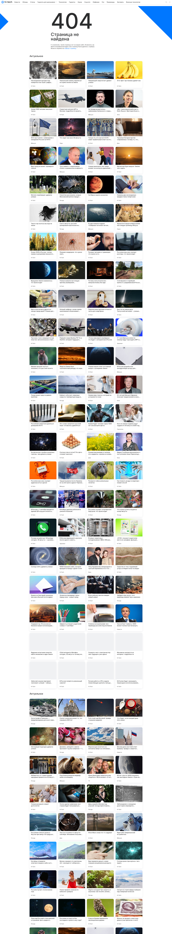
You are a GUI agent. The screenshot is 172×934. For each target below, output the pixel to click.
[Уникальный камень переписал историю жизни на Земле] (71, 74)
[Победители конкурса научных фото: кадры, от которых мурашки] (43, 703)
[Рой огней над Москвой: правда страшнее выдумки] (100, 769)
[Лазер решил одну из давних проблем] (43, 389)
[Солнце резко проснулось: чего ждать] (129, 912)
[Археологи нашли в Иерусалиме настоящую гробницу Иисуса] (129, 217)
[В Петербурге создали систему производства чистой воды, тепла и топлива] (100, 732)
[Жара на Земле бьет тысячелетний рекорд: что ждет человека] (71, 360)
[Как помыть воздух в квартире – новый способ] (129, 474)
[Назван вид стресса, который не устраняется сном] (100, 389)
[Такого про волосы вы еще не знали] (43, 217)
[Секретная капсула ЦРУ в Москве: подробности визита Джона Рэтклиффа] (71, 103)
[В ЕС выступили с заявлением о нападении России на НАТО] (43, 131)
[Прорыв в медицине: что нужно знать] (71, 246)
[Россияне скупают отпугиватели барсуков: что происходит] (100, 503)
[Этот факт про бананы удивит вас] (129, 74)
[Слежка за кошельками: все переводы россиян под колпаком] (100, 617)
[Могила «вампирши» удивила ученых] (43, 188)
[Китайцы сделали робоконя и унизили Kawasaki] (71, 503)
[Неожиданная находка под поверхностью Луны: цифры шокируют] (43, 74)
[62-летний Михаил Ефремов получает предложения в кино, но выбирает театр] (129, 389)
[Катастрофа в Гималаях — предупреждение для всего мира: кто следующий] (43, 769)
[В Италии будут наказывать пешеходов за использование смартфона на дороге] (129, 675)
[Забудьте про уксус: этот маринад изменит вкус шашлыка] (129, 589)
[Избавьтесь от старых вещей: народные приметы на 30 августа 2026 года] (43, 826)
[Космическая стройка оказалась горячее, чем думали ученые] (43, 446)
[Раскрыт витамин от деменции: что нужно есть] (100, 246)
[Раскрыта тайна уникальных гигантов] (100, 474)
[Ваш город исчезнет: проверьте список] (43, 160)
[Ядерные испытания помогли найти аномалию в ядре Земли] (43, 646)
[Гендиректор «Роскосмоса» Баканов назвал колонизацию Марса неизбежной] (43, 617)
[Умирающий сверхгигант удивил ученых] (100, 74)
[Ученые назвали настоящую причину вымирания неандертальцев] (71, 274)
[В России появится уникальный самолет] (71, 675)
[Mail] (2, 2)
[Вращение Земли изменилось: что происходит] (43, 274)
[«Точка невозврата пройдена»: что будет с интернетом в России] (100, 331)
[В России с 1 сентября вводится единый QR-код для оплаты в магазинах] (43, 503)
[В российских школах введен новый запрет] (100, 589)
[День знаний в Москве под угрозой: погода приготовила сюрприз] (100, 855)
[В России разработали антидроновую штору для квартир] (129, 360)
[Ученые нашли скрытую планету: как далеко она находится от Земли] (71, 703)
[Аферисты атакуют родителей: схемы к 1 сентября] (71, 617)
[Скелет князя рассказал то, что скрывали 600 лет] (71, 769)
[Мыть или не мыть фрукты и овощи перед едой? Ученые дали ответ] (43, 303)
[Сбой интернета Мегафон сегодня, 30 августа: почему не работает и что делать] (71, 646)
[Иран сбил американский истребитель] (129, 883)
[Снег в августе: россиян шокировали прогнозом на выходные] (71, 217)
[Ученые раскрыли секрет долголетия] (43, 855)
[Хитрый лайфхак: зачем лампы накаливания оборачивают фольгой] (71, 303)
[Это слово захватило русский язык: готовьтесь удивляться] (71, 417)
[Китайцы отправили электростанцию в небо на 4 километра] (43, 912)
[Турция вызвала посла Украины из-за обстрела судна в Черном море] (71, 474)
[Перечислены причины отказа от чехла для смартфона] (100, 303)
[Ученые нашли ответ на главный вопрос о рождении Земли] (100, 360)
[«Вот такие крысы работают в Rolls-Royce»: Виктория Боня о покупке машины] (129, 103)
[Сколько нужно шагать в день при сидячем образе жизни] (43, 732)
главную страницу (70, 48)
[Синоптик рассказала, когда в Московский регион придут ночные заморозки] (71, 188)
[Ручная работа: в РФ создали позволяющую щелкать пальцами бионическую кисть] (100, 675)
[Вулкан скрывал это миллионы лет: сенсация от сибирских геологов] (71, 912)
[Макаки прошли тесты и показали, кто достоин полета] (43, 360)
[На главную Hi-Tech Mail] (8, 2)
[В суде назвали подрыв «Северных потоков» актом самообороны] (100, 217)
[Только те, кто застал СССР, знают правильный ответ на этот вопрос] (100, 131)
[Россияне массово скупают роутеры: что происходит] (129, 246)
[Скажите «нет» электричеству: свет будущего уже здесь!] (100, 646)
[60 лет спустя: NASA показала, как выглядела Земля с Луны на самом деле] (129, 826)
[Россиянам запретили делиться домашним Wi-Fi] (43, 417)
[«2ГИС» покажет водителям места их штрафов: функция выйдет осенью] (129, 532)
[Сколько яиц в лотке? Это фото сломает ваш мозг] (71, 446)
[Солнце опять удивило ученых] (43, 560)
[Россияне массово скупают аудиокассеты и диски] (43, 474)
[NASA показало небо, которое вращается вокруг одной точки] (71, 560)
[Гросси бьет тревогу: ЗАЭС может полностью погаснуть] (129, 617)
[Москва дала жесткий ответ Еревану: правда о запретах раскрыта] (129, 798)
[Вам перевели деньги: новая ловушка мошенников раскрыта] (100, 912)
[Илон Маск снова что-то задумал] (100, 883)
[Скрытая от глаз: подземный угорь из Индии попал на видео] (129, 560)
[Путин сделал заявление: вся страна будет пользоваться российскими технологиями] (71, 855)
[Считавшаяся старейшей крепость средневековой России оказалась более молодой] (129, 274)
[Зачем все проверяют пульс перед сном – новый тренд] (71, 589)
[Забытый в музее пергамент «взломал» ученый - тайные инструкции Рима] (43, 675)
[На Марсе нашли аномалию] (100, 188)
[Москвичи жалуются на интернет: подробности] (129, 646)
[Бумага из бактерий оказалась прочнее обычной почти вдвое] (43, 589)
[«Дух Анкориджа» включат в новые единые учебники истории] (100, 703)
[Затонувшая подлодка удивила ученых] (43, 798)
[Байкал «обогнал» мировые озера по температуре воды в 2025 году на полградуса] (71, 389)
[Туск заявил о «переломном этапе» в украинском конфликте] (71, 160)
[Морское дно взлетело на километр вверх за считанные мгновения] (100, 798)
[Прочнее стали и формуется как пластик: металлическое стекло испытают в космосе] (43, 331)
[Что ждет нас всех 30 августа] (71, 131)
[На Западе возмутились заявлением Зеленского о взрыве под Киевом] (100, 103)
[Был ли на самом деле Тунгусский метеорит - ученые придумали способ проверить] (129, 303)
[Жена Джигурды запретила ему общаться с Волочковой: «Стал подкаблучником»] (100, 826)
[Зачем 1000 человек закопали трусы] (43, 103)
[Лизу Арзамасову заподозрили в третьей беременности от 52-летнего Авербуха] (100, 560)
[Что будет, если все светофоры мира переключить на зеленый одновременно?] (129, 732)
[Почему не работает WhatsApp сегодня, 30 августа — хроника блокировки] (43, 532)
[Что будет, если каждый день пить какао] (129, 769)
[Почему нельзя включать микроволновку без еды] (100, 274)
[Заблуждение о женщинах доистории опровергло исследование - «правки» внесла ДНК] (129, 855)
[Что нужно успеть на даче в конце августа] (129, 503)
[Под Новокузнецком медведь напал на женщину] (71, 826)
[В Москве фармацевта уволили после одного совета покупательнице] (71, 532)
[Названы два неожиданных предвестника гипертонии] (129, 188)
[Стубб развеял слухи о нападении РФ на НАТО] (71, 732)
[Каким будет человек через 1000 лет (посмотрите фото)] (100, 417)
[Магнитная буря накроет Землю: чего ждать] (129, 160)
